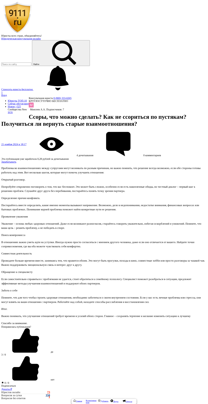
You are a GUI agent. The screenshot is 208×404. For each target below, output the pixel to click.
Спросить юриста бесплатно (17, 89)
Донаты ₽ (6, 389)
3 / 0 (3, 354)
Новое (14, 106)
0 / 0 (6, 382)
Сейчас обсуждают (18, 103)
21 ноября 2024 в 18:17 (13, 144)
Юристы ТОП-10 (17, 100)
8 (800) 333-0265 (62, 98)
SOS (10, 112)
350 (48, 395)
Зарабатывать (8, 161)
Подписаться (8, 385)
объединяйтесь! (33, 35)
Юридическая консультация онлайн (21, 38)
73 (48, 392)
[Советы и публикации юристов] (17, 32)
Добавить (104, 401)
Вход (4, 95)
